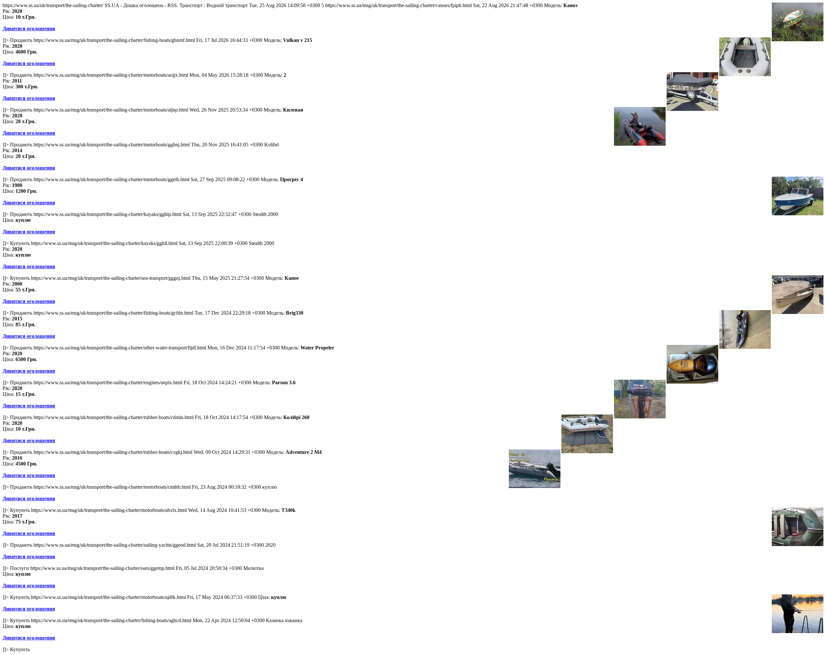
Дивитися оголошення (29, 28)
